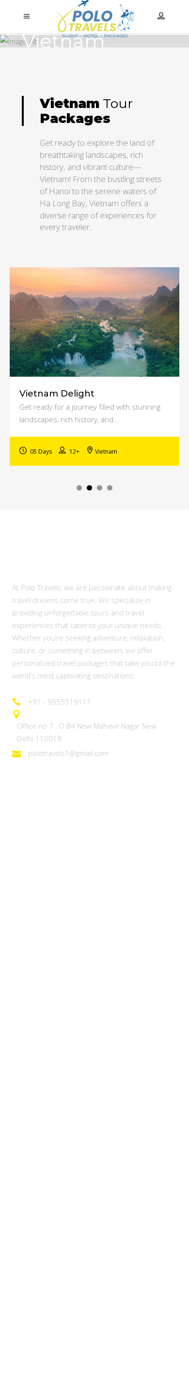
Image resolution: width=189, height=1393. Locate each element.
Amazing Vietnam (43, 1069)
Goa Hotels (32, 1261)
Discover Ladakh (42, 851)
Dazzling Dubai (38, 1096)
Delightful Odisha (42, 957)
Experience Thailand (48, 1042)
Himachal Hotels (41, 1340)
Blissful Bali (31, 1175)
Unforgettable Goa (45, 877)
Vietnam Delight (56, 393)
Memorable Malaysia (50, 1148)
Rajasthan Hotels (42, 1287)
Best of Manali (37, 930)
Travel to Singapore (46, 1122)
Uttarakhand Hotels (47, 1313)
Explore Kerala (38, 904)
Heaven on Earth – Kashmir (61, 824)
